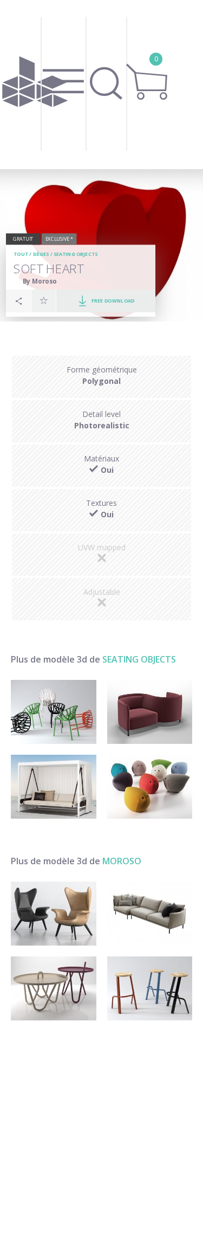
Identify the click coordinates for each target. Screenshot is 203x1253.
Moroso (121, 861)
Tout (21, 254)
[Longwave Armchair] (53, 914)
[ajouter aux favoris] (44, 300)
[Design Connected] (35, 84)
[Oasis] (53, 988)
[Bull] (150, 988)
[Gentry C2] (150, 914)
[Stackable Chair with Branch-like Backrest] (53, 712)
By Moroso (39, 281)
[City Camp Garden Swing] (53, 787)
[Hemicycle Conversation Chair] (150, 712)
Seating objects (75, 254)
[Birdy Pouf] (150, 787)
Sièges (40, 254)
